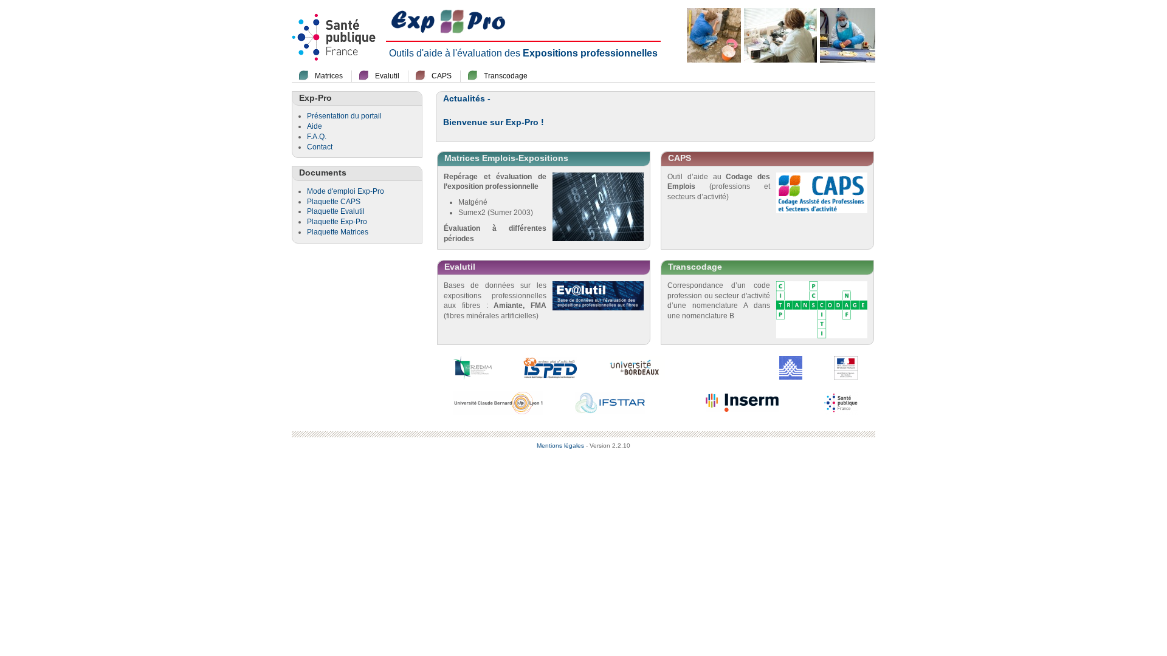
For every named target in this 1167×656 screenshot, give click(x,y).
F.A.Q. (316, 136)
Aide (314, 126)
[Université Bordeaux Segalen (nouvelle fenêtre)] (637, 367)
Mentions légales (560, 445)
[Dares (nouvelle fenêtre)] (790, 367)
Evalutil (387, 76)
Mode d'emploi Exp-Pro (345, 191)
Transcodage (506, 76)
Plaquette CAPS (333, 201)
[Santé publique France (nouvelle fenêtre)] (840, 402)
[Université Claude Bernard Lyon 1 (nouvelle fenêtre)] (498, 402)
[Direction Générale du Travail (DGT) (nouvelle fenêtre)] (845, 367)
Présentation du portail (344, 116)
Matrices (329, 76)
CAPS (442, 76)
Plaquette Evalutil (336, 211)
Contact (319, 147)
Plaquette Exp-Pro (337, 221)
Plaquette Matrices (337, 232)
